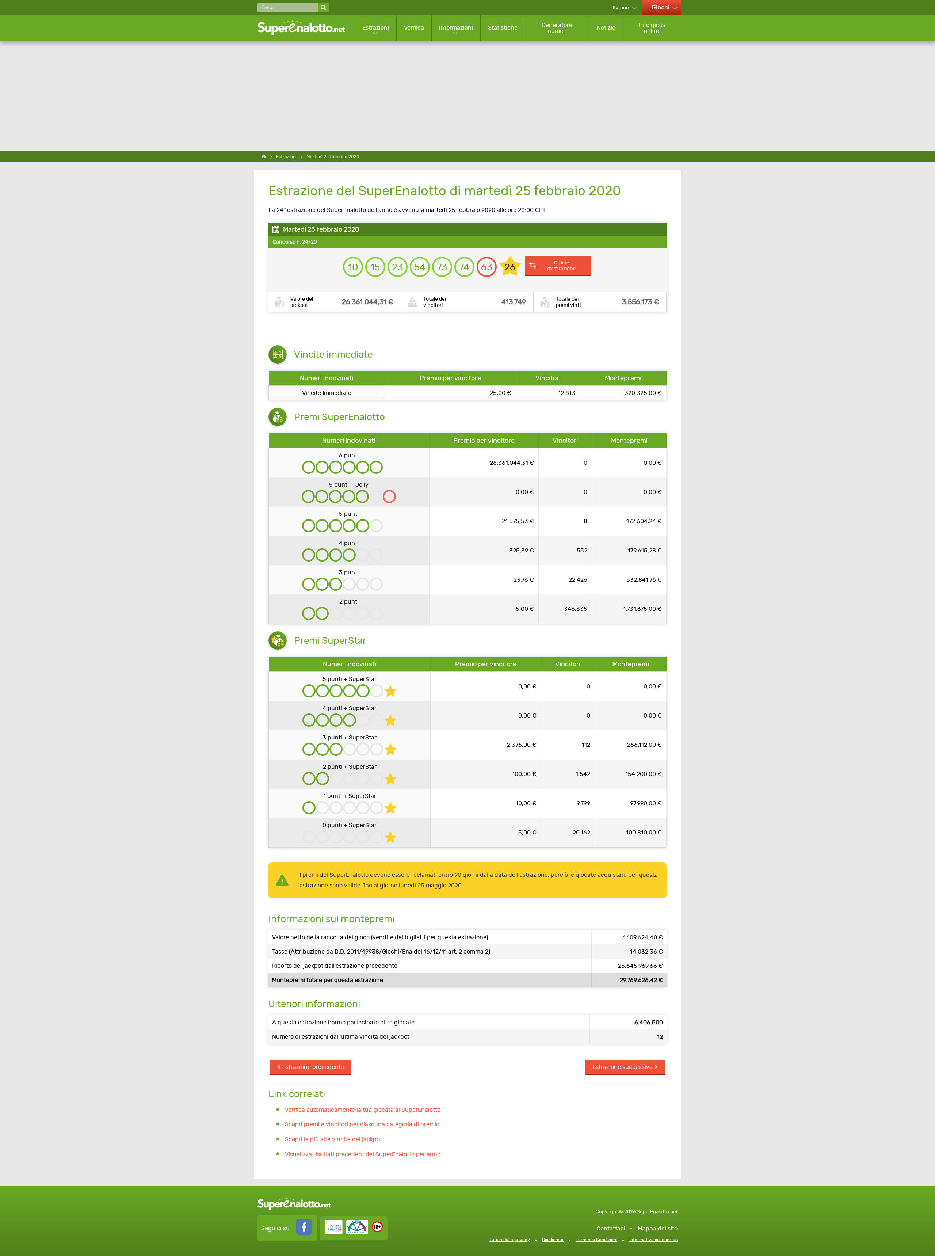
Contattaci (610, 1228)
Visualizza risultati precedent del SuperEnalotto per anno (362, 1154)
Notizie (606, 27)
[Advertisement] (467, 96)
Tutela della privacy (509, 1239)
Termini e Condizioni (596, 1239)
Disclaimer (553, 1239)
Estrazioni (375, 27)
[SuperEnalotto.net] (306, 28)
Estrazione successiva (622, 1066)
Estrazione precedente (313, 1066)
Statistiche (503, 27)
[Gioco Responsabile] (346, 1232)
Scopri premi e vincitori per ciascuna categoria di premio (362, 1124)
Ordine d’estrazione (561, 265)
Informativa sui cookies (653, 1239)
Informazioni (456, 27)
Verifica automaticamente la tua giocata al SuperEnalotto (362, 1109)
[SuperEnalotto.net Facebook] (304, 1233)
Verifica (414, 27)
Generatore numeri (557, 28)
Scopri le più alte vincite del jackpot (333, 1139)
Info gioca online (652, 28)
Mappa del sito (658, 1228)
